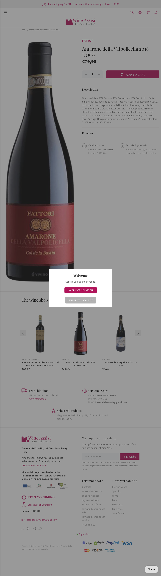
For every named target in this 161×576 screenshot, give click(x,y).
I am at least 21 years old (81, 290)
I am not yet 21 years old (80, 300)
